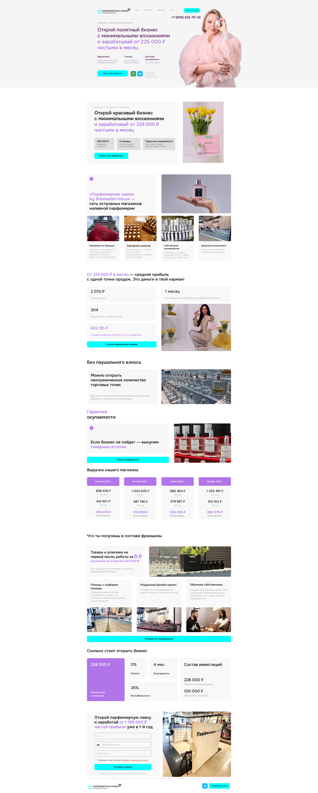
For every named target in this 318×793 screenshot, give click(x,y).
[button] (112, 73)
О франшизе (148, 10)
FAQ (172, 10)
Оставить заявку (123, 767)
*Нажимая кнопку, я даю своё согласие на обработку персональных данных (123, 773)
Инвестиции (162, 10)
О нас (137, 10)
